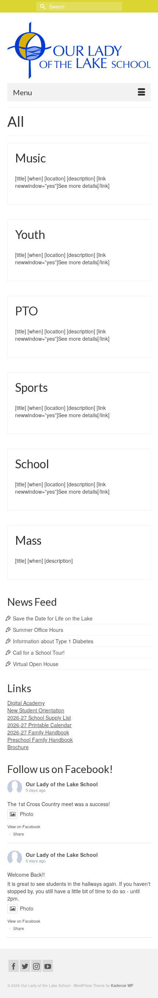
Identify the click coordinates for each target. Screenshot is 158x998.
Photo (26, 814)
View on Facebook (23, 826)
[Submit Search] (41, 6)
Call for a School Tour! (39, 652)
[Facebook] (13, 966)
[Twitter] (25, 966)
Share (18, 834)
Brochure (18, 747)
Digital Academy (26, 703)
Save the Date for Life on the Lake (53, 618)
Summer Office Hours (38, 629)
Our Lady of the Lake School (62, 784)
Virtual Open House (35, 664)
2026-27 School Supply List (39, 717)
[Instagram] (36, 966)
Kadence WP (122, 985)
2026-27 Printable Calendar (39, 725)
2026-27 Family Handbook (38, 732)
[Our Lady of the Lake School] (79, 50)
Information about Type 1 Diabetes (53, 641)
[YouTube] (48, 966)
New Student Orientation (35, 710)
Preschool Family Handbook (40, 739)
